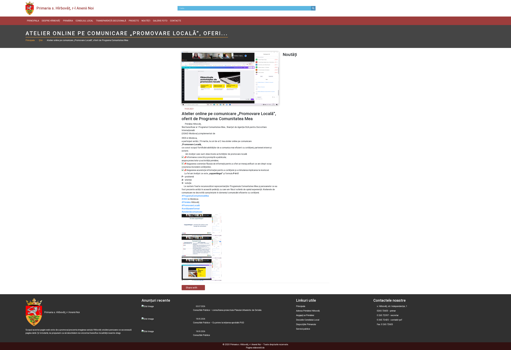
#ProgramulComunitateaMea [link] (195, 196)
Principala (33, 20)
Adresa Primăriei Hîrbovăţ (308, 311)
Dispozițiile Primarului (306, 324)
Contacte (175, 20)
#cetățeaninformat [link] (191, 208)
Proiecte (134, 20)
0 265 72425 (383, 320)
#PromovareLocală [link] (191, 205)
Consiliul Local (84, 20)
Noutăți (145, 20)
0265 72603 (382, 311)
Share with (191, 287)
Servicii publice (303, 329)
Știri (41, 40)
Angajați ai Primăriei (305, 315)
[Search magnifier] (313, 8)
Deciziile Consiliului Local (307, 320)
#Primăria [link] (186, 202)
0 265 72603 (387, 324)
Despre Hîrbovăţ (51, 20)
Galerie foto (160, 20)
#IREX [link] (185, 199)
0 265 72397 (383, 315)
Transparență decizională (111, 20)
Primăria (68, 20)
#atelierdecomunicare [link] (192, 212)
